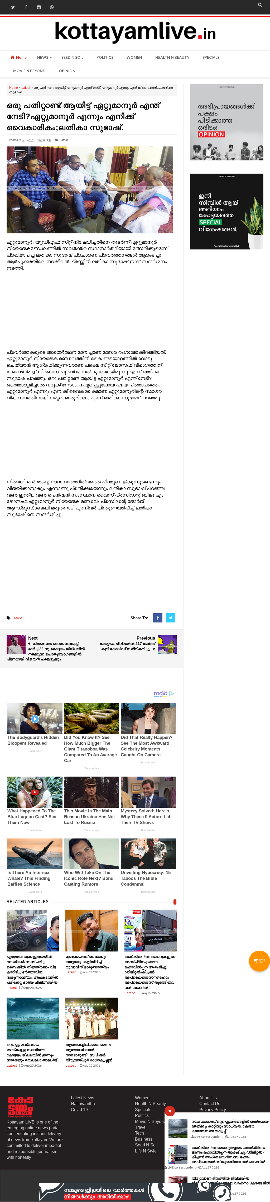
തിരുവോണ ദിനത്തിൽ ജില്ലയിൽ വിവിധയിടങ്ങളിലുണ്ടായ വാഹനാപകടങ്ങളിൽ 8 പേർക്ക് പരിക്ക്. (230, 1183)
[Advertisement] (92, 309)
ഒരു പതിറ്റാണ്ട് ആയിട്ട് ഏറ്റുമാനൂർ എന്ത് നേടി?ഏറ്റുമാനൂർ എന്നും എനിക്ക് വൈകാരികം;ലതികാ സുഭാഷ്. (83, 116)
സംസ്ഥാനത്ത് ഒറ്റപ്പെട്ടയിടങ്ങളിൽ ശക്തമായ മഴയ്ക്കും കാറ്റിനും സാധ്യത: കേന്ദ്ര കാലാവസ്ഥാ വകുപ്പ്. (229, 1126)
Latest (25, 88)
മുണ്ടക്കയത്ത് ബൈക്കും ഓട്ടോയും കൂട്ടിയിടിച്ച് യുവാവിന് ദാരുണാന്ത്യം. (87, 961)
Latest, (64, 139)
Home (21, 57)
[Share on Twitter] (170, 618)
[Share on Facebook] (157, 618)
